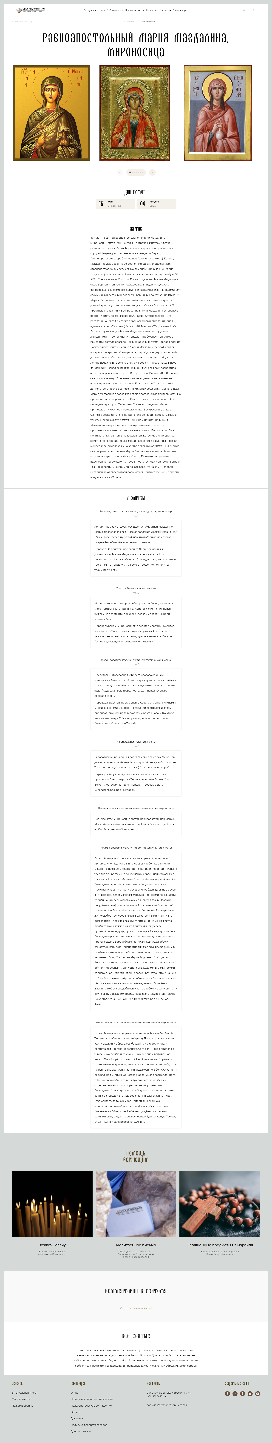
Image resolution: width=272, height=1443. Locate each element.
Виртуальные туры (94, 10)
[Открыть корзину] (228, 10)
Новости (151, 10)
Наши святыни (133, 10)
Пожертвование (22, 1405)
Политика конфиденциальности (92, 1399)
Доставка (77, 1418)
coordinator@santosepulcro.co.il (167, 1405)
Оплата (75, 1412)
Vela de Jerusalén (31, 10)
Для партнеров (81, 1431)
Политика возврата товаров (89, 1424)
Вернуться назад (23, 22)
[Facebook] (227, 1393)
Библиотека (114, 10)
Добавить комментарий (138, 1308)
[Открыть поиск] (243, 10)
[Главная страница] (114, 22)
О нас (74, 1392)
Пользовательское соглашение (91, 1405)
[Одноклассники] (242, 1393)
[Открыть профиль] (252, 10)
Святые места (21, 1399)
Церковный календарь (173, 10)
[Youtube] (250, 1393)
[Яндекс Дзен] (257, 1393)
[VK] (235, 1393)
